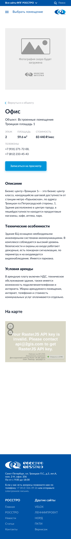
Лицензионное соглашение (35, 356)
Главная (10, 507)
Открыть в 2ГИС (56, 357)
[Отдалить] (10, 332)
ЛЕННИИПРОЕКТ (46, 512)
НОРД (39, 518)
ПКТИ (38, 523)
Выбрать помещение (28, 11)
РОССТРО (11, 512)
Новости (10, 518)
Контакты (11, 529)
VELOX (39, 507)
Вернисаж (41, 529)
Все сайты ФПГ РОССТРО (19, 3)
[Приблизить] (10, 326)
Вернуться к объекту (21, 102)
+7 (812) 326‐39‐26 (27, 488)
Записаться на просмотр (25, 166)
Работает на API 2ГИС (37, 354)
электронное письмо (16, 491)
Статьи (9, 523)
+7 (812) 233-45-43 (17, 154)
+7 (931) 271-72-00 (17, 149)
